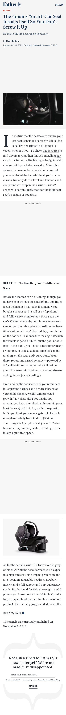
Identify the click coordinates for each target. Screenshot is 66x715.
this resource (51, 151)
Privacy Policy (55, 680)
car (59, 156)
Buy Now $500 (12, 613)
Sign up (33, 686)
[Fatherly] (12, 4)
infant (53, 190)
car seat (17, 141)
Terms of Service (43, 680)
